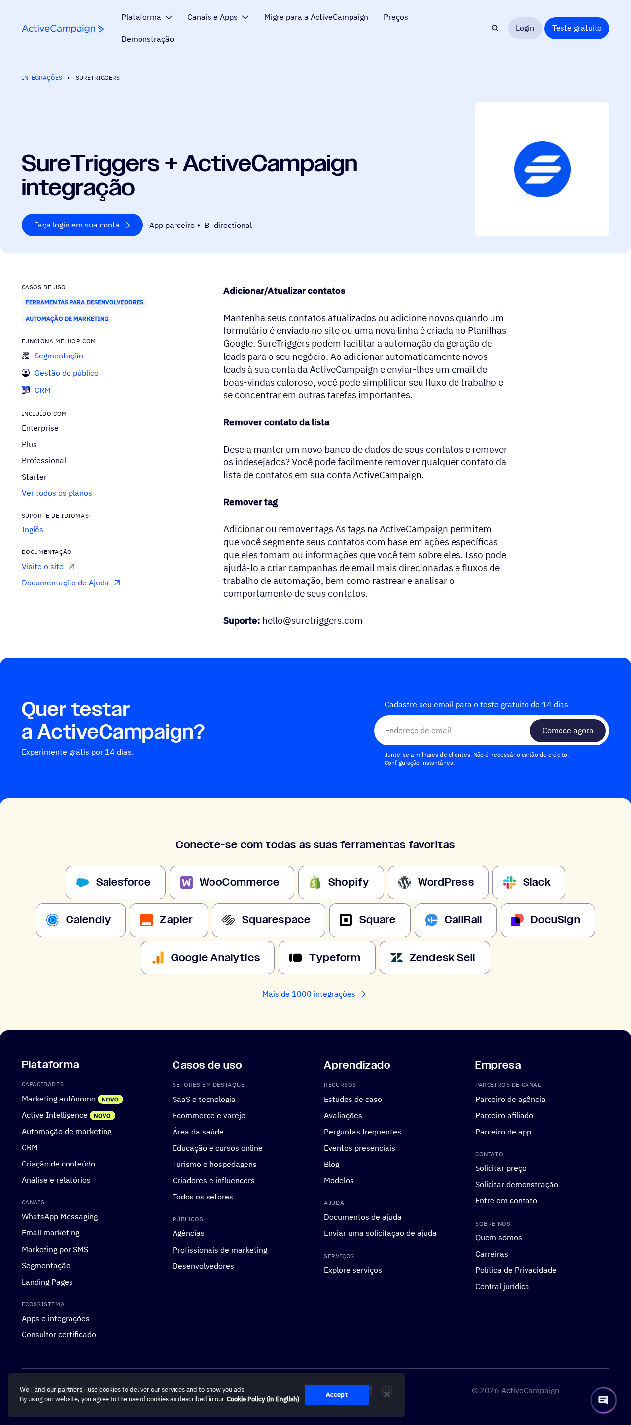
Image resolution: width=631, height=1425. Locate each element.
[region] (206, 1395)
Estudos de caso (353, 1099)
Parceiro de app (503, 1131)
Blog (331, 1164)
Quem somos (498, 1238)
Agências (189, 1233)
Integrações (42, 77)
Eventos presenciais (359, 1148)
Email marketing (50, 1233)
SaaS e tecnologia (204, 1099)
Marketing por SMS (55, 1249)
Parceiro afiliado (504, 1115)
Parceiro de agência (510, 1099)
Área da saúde (198, 1131)
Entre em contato (506, 1201)
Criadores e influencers (214, 1180)
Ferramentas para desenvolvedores (85, 302)
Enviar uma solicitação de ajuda (380, 1233)
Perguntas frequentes (362, 1131)
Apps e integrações (56, 1319)
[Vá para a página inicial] (63, 29)
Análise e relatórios (56, 1180)
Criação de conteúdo (58, 1163)
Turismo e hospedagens (215, 1164)
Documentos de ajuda (363, 1217)
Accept (337, 1395)
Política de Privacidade (516, 1270)
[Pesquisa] (496, 28)
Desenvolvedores (203, 1266)
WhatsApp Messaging (60, 1217)
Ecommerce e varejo (209, 1115)
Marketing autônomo (59, 1098)
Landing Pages (47, 1282)
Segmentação (46, 1265)
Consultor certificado (59, 1335)
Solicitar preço (500, 1168)
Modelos (339, 1180)
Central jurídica (502, 1287)
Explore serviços (353, 1270)
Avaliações (343, 1115)
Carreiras (491, 1254)
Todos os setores (203, 1196)
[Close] (387, 1394)
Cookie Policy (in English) (263, 1399)
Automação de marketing (67, 318)
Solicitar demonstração (516, 1185)
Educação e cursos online (218, 1148)
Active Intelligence (55, 1115)
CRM (30, 1147)
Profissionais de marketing (220, 1250)
